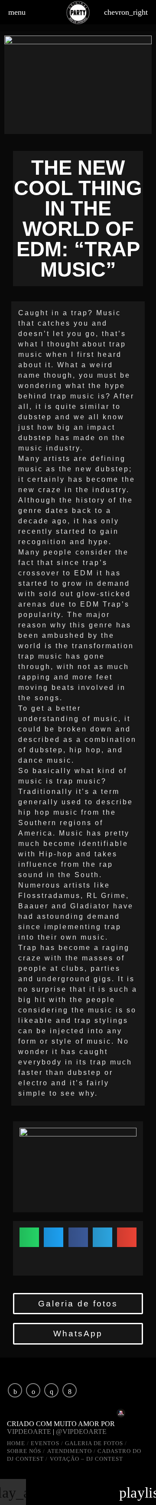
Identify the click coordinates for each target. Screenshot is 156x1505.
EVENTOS (45, 1443)
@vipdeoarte (84, 1431)
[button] (29, 1237)
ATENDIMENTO (69, 1451)
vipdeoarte (29, 1431)
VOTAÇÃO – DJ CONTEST (87, 1459)
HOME (16, 1443)
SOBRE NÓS (24, 1451)
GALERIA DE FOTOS (94, 1443)
